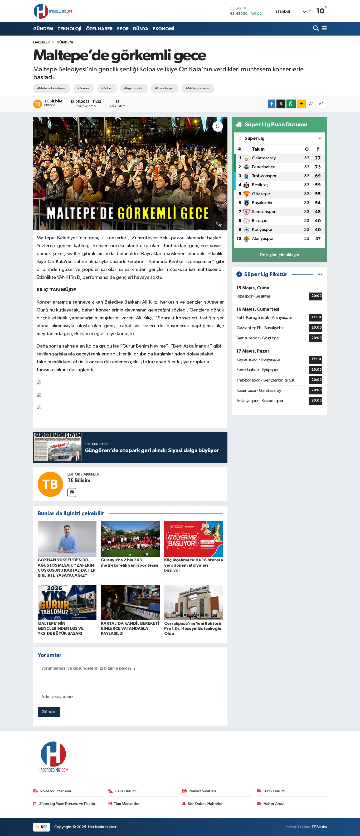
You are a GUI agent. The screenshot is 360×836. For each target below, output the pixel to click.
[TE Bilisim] (50, 484)
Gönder (49, 712)
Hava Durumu (126, 791)
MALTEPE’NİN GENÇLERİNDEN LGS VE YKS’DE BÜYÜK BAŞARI (61, 628)
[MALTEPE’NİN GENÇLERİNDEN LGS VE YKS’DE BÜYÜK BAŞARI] (67, 602)
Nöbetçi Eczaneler (55, 791)
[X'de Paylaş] (280, 104)
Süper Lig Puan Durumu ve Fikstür (67, 804)
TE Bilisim (78, 480)
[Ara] (316, 28)
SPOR (123, 29)
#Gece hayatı (164, 88)
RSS (43, 827)
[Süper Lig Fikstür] (319, 274)
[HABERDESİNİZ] (53, 11)
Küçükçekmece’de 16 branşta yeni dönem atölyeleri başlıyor (193, 565)
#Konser (83, 88)
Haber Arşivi (274, 804)
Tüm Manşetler (127, 804)
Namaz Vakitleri (202, 791)
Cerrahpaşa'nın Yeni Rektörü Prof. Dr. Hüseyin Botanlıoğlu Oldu (192, 628)
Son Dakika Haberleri (205, 804)
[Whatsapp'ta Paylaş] (291, 104)
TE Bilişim (319, 827)
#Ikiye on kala (133, 88)
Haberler (41, 42)
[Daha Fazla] (301, 104)
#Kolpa (106, 88)
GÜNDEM (43, 29)
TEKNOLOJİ (69, 29)
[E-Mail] (71, 492)
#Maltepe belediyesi (51, 88)
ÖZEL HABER (99, 29)
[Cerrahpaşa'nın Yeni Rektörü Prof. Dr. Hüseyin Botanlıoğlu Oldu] (193, 602)
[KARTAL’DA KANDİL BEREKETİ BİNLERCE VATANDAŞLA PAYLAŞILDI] (130, 602)
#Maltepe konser (197, 88)
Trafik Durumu (274, 791)
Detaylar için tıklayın (279, 255)
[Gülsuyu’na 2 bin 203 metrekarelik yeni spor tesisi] (130, 539)
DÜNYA (140, 29)
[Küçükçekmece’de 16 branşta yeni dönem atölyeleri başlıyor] (193, 539)
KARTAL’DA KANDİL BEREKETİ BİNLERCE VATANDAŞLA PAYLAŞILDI (130, 628)
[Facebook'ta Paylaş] (271, 104)
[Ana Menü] (323, 28)
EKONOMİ (163, 29)
